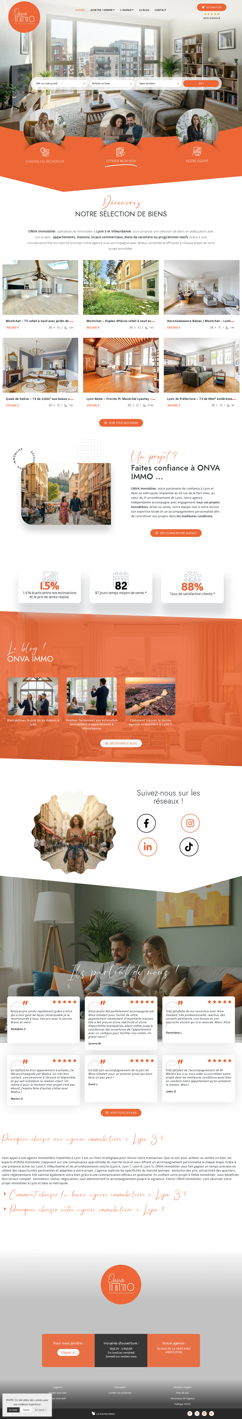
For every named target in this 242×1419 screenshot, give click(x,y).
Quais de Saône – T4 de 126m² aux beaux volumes (43, 399)
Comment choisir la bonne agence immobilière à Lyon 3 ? (98, 1195)
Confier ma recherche (120, 1392)
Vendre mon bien (58, 1392)
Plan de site (182, 1392)
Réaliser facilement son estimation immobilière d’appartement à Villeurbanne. (92, 724)
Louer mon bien (57, 1398)
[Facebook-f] (189, 1413)
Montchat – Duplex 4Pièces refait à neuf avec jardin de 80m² (131, 321)
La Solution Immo (105, 1413)
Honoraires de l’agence (182, 1398)
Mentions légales (183, 1387)
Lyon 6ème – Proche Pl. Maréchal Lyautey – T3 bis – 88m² (129, 399)
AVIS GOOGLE (211, 18)
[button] (211, 7)
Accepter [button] (13, 1410)
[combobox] (60, 83)
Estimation (120, 1387)
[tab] (80, 10)
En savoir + (40, 1410)
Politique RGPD (182, 1404)
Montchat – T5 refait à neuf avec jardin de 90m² (41, 321)
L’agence (57, 1387)
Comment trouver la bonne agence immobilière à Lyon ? (150, 722)
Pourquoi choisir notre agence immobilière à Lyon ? (86, 1210)
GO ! (201, 83)
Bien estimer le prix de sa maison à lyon (33, 722)
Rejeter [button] (26, 1410)
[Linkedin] (204, 1413)
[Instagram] (197, 1413)
